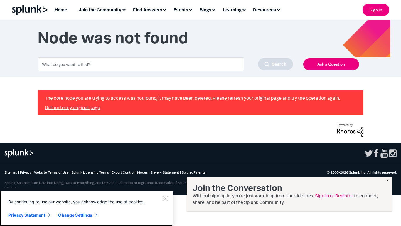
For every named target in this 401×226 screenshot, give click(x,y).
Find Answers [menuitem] (147, 10)
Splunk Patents (193, 172)
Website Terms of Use (51, 172)
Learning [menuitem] (232, 10)
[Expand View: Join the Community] (124, 9)
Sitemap (10, 172)
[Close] (165, 198)
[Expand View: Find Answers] (164, 9)
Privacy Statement (26, 214)
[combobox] (165, 64)
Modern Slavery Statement (158, 172)
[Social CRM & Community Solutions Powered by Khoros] (350, 129)
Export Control (123, 172)
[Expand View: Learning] (244, 9)
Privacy (25, 172)
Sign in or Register (334, 196)
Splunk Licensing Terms (90, 172)
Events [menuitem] (180, 10)
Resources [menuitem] (264, 10)
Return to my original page (72, 107)
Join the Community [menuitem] (100, 10)
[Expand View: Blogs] (214, 9)
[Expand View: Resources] (278, 9)
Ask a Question (331, 64)
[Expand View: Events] (190, 9)
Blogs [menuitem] (205, 10)
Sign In (376, 9)
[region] (86, 208)
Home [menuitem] (61, 10)
